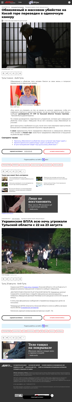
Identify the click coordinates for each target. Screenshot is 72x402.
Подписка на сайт (18, 367)
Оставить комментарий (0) (57, 151)
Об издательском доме (20, 365)
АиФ (12, 69)
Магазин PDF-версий (34, 365)
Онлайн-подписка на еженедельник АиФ (53, 365)
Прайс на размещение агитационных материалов (52, 367)
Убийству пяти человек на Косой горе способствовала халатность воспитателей (55, 178)
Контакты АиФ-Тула (30, 367)
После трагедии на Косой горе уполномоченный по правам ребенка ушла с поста (21, 179)
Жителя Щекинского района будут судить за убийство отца (36, 143)
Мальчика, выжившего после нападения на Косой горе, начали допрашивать (21, 183)
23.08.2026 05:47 (6, 218)
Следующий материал (37, 397)
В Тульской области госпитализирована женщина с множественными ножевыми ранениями (20, 190)
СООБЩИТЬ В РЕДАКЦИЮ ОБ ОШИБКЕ (23, 369)
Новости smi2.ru (7, 213)
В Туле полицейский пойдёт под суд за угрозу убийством (35, 144)
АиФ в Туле (13, 275)
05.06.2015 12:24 (6, 7)
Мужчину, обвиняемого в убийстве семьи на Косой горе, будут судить (40, 141)
